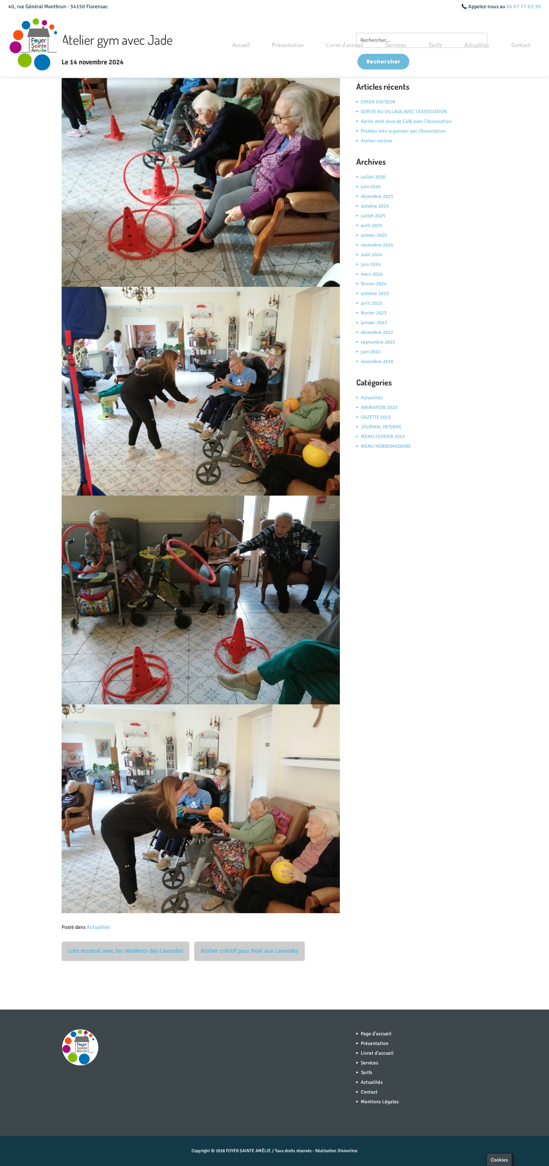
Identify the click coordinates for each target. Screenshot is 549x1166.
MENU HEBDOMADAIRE (386, 446)
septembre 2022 (378, 342)
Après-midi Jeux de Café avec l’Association (406, 121)
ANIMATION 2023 (379, 407)
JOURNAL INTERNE (381, 427)
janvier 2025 (374, 235)
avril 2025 (371, 226)
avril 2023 (371, 303)
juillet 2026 (373, 177)
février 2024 (374, 284)
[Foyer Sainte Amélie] (36, 45)
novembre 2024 (377, 245)
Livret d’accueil (344, 45)
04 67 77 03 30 (523, 6)
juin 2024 (371, 264)
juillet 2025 (373, 216)
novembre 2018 (377, 362)
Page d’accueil (376, 1034)
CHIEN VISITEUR (378, 102)
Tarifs (435, 45)
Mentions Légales (380, 1102)
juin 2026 (371, 187)
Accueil (241, 45)
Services (395, 45)
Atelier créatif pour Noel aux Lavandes (249, 951)
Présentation (288, 45)
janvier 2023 (374, 323)
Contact (521, 45)
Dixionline (347, 1151)
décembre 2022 (377, 332)
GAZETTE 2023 (376, 417)
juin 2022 (371, 352)
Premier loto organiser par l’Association (403, 131)
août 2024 (371, 255)
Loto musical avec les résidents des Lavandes (125, 951)
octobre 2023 (375, 294)
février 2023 (374, 313)
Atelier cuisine (376, 141)
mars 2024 (372, 274)
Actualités (476, 45)
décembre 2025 (377, 196)
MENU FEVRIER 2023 (383, 437)
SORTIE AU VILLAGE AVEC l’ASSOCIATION (404, 112)
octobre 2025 (375, 206)
